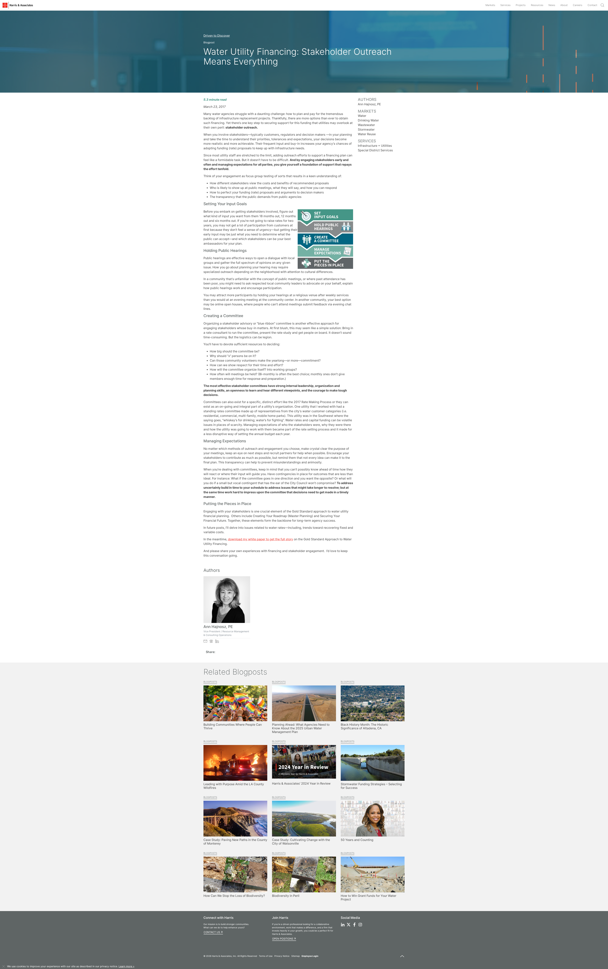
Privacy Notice (281, 956)
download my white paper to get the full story (260, 539)
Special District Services (375, 150)
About (564, 5)
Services (505, 5)
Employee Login (310, 956)
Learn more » (126, 966)
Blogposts (210, 681)
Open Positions (284, 938)
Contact (592, 5)
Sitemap (295, 956)
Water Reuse (367, 134)
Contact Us (213, 931)
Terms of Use (265, 956)
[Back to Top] (402, 957)
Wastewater (366, 125)
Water (362, 116)
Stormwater (366, 129)
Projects (521, 5)
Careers (577, 5)
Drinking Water (368, 120)
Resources (537, 5)
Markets (490, 5)
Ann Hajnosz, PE (218, 626)
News (551, 5)
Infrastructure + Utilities (375, 146)
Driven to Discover (216, 36)
